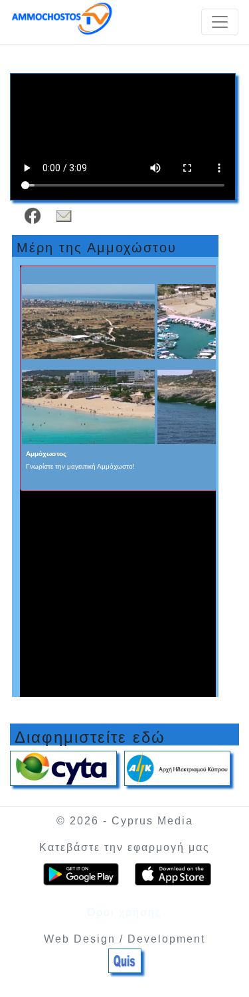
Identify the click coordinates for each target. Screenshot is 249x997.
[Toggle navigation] (219, 22)
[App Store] (172, 874)
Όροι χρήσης (124, 912)
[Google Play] (81, 874)
